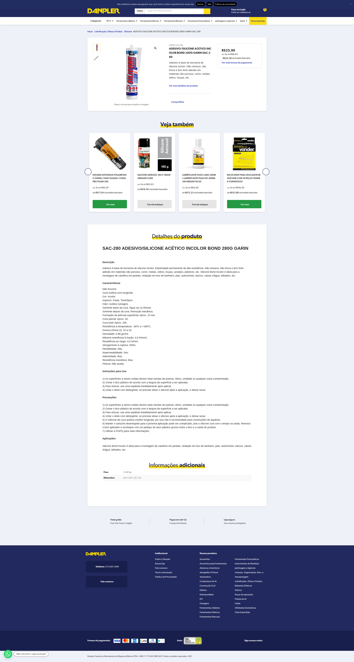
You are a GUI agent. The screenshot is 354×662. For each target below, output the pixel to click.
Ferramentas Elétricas (149, 21)
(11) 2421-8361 (107, 567)
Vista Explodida (242, 612)
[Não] (350, 4)
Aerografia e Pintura (209, 573)
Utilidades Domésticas (245, 608)
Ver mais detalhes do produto (183, 85)
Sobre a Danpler (162, 559)
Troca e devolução (163, 573)
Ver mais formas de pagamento (237, 62)
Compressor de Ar (208, 581)
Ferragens (204, 603)
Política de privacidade (225, 4)
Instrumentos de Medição (247, 564)
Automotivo (205, 577)
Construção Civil (207, 586)
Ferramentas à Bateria (125, 21)
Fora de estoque (155, 204)
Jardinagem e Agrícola (225, 21)
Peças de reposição (244, 595)
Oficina (238, 590)
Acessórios (205, 559)
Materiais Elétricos (243, 586)
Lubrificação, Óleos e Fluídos (108, 31)
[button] (155, 48)
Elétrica (203, 590)
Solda (242, 21)
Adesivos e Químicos (210, 568)
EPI (201, 599)
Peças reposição (258, 21)
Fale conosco (161, 568)
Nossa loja (160, 564)
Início (90, 31)
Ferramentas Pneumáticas (199, 21)
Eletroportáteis (207, 595)
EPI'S (108, 21)
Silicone (128, 31)
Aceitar (200, 4)
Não (209, 4)
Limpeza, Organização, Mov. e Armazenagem (249, 575)
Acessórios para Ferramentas (213, 564)
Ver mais (110, 204)
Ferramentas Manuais (173, 21)
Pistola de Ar (241, 599)
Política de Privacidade (166, 577)
